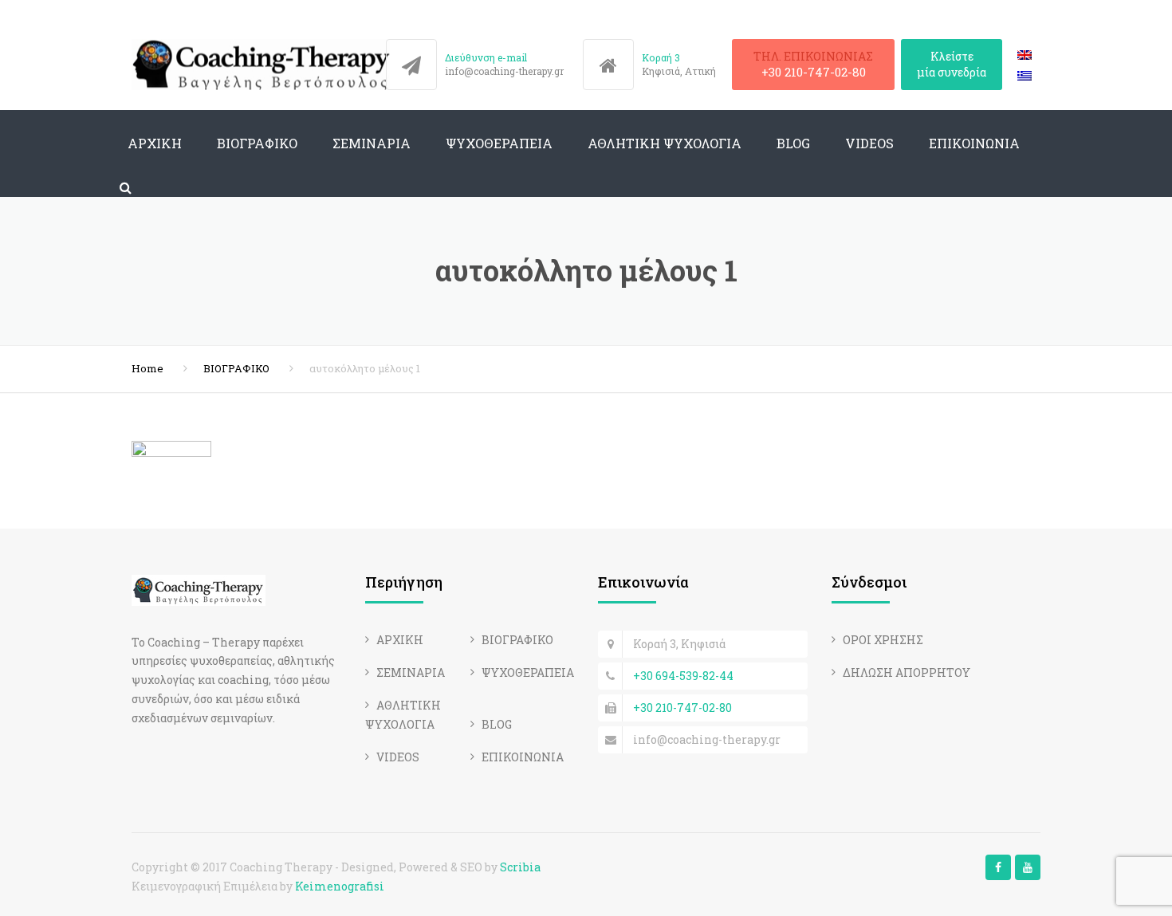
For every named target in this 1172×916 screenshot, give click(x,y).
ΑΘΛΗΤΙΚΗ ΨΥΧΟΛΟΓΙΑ (664, 143)
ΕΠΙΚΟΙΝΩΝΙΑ (974, 143)
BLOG (793, 143)
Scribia (520, 867)
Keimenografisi (339, 886)
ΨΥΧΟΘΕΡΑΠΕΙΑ (499, 143)
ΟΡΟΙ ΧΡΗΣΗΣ (883, 639)
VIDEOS (869, 143)
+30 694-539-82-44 (683, 675)
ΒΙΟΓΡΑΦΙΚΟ (257, 143)
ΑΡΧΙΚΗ (155, 143)
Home (147, 368)
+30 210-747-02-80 (813, 72)
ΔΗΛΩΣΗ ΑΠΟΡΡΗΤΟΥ (906, 672)
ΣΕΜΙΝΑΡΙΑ (371, 143)
